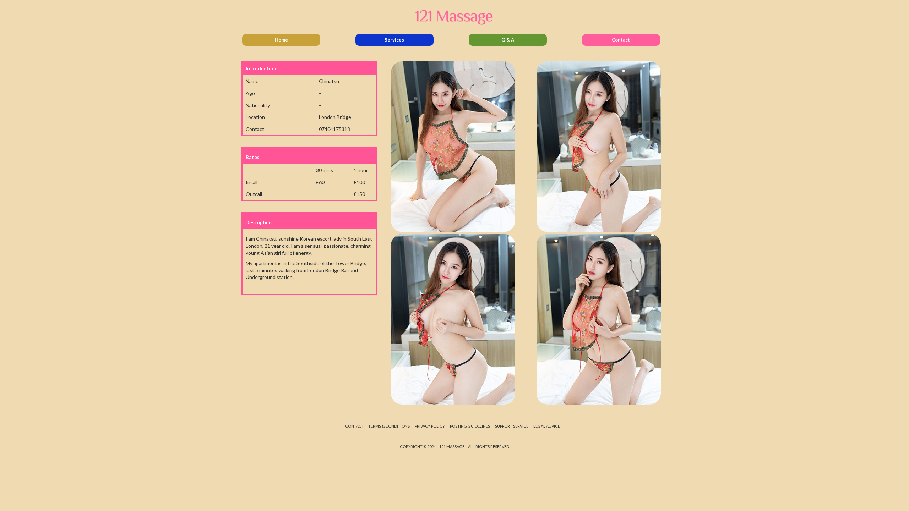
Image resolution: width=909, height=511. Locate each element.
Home (281, 40)
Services (394, 40)
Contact (621, 40)
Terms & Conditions (389, 426)
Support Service (511, 426)
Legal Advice (546, 426)
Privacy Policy (430, 426)
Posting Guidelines (470, 426)
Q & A (507, 40)
